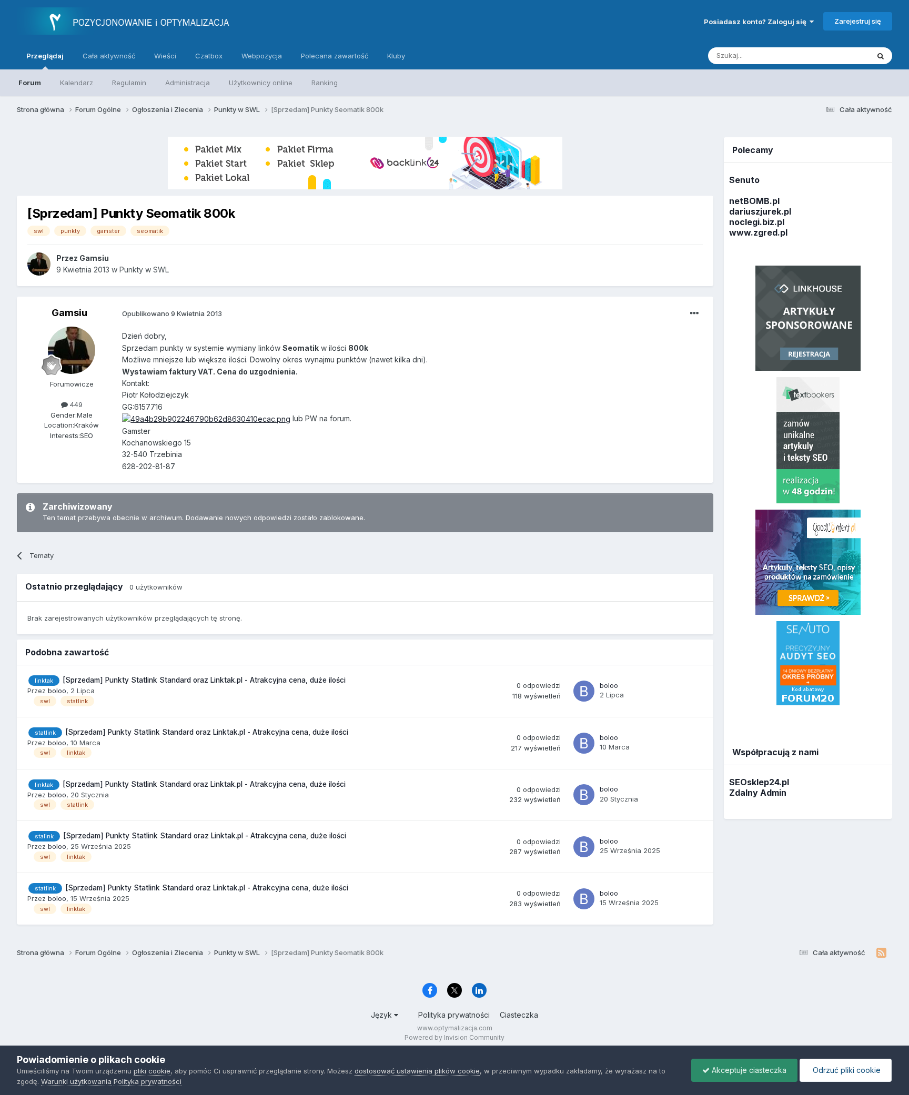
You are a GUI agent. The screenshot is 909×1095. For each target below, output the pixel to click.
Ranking (324, 82)
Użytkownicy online (260, 82)
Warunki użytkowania (76, 1081)
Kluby (396, 56)
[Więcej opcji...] (694, 313)
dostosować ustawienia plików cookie (417, 1071)
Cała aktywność (109, 56)
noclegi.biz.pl (756, 222)
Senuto (744, 180)
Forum (29, 82)
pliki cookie (152, 1071)
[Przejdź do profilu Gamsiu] (38, 264)
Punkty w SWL (144, 269)
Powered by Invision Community (454, 1037)
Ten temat (839, 55)
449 (75, 404)
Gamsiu (69, 312)
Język (382, 1014)
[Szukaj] (880, 55)
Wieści (165, 56)
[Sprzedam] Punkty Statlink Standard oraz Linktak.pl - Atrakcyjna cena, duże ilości (204, 680)
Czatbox (209, 56)
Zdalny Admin (757, 792)
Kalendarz (76, 82)
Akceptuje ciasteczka (748, 1070)
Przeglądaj (45, 56)
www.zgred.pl (758, 232)
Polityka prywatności (454, 1014)
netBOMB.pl (754, 201)
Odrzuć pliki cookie (846, 1070)
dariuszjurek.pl (760, 211)
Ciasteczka (519, 1014)
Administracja (187, 82)
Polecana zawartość (334, 56)
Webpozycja (261, 56)
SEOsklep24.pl (759, 782)
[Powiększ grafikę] (206, 418)
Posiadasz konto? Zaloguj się (757, 21)
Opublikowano (172, 313)
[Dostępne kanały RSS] (881, 953)
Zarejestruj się (857, 21)
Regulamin (129, 82)
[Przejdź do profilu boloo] (583, 691)
